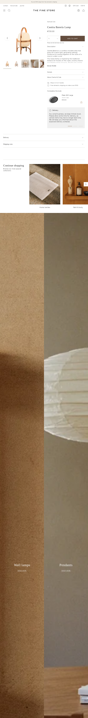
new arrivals (14, 5)
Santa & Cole (51, 21)
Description (51, 46)
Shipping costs (8, 144)
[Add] (81, 102)
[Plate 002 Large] (53, 99)
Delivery (6, 137)
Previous (7, 38)
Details (49, 72)
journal (22, 5)
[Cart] (83, 10)
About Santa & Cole (54, 77)
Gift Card (76, 5)
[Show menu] (4, 10)
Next (40, 38)
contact (5, 5)
